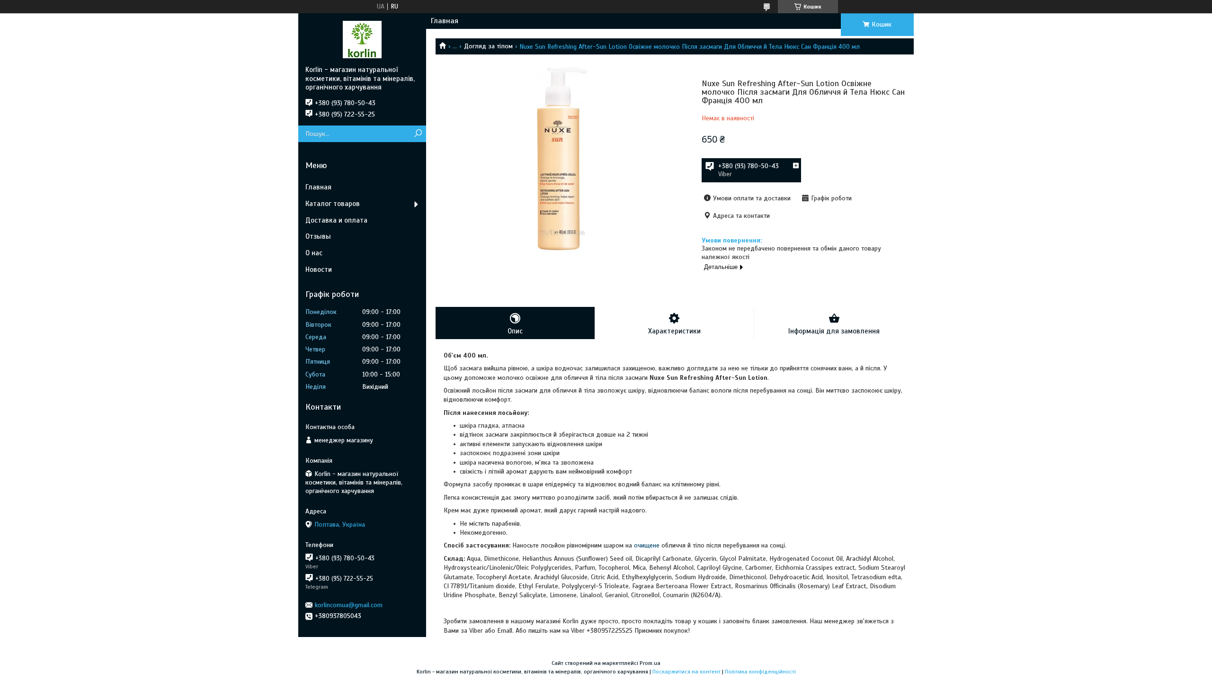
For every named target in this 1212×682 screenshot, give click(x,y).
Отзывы (318, 236)
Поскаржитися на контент (686, 671)
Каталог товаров (332, 203)
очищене (646, 545)
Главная (444, 21)
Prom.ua (650, 663)
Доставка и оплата (336, 220)
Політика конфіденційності (760, 671)
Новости (318, 269)
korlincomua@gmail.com (349, 605)
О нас (313, 253)
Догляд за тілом (488, 46)
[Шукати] (418, 134)
